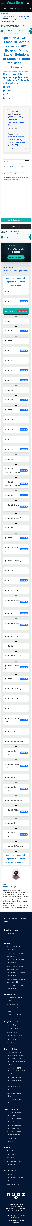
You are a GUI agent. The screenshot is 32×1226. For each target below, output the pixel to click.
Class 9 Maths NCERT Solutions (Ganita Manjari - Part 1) (16, 1080)
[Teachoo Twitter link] (18, 1194)
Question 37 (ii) (9, 777)
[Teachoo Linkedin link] (16, 1197)
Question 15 (15, 429)
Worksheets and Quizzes (14, 1008)
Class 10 (21, 8)
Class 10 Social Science (14, 1036)
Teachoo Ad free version (14, 1004)
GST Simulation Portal (14, 1015)
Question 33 (15, 679)
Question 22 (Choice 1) (15, 506)
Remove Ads (16, 226)
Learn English (11, 1150)
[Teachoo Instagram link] (13, 1194)
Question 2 (15, 301)
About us (12, 1204)
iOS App (9, 937)
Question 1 (8, 291)
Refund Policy (21, 1209)
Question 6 (8, 341)
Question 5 (15, 331)
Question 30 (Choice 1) (15, 624)
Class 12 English (12, 1043)
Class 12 (5, 8)
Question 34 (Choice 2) (12, 698)
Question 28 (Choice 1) (12, 590)
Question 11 (8, 390)
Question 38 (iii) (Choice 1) (15, 834)
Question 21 (15, 495)
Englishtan (10, 1174)
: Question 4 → (16, 220)
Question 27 (15, 580)
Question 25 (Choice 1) (15, 549)
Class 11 (13, 8)
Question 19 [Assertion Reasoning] (15, 470)
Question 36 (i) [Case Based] (15, 719)
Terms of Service (16, 1206)
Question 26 (8, 570)
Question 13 (15, 410)
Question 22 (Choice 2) (12, 518)
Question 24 (15, 538)
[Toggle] (3, 3)
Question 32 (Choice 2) (15, 667)
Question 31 (8, 646)
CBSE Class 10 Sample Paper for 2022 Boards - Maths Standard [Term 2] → (16, 858)
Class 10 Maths (11, 1025)
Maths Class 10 (5, 13)
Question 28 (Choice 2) (15, 601)
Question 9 (15, 370)
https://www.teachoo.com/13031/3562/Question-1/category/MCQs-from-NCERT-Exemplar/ (17, 142)
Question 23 (8, 528)
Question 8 (8, 360)
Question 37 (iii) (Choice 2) (13, 800)
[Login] (28, 3)
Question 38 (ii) (9, 823)
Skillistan (9, 1011)
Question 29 (15, 613)
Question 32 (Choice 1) (12, 656)
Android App (10, 933)
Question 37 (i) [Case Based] (15, 765)
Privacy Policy (10, 1209)
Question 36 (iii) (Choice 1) (13, 741)
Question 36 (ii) (9, 731)
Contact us (20, 1204)
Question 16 (8, 439)
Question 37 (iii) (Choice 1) (15, 788)
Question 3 (15, 311)
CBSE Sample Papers (14, 1184)
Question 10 (15, 380)
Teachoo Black (21, 905)
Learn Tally (10, 1157)
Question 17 (15, 449)
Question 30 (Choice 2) (12, 636)
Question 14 (8, 420)
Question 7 (15, 351)
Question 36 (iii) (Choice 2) (15, 752)
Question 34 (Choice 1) (12, 689)
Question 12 (15, 400)
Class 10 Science (12, 1028)
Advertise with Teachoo (16, 1211)
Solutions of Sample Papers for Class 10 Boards (17, 16)
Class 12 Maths (11, 1039)
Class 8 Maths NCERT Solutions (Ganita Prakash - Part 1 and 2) (17, 1071)
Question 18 (8, 459)
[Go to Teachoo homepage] (15, 2)
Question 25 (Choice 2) (12, 561)
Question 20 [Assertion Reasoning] (15, 483)
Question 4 (8, 321)
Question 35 (8, 708)
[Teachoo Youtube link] (23, 1194)
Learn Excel (10, 1154)
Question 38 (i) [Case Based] (15, 811)
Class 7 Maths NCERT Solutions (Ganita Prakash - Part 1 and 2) (17, 1061)
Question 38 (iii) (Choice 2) (13, 846)
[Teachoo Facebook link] (8, 1194)
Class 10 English (12, 1032)
